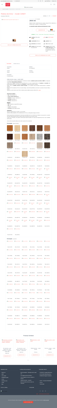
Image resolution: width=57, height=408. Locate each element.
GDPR (3, 374)
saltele (39, 90)
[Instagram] (43, 391)
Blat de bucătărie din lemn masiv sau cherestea (27, 382)
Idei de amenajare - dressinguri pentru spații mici (28, 373)
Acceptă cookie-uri (28, 402)
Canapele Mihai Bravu (48, 372)
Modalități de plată (5, 377)
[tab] (9, 63)
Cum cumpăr (4, 375)
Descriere (9, 63)
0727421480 (42, 374)
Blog (2, 384)
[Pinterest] (49, 16)
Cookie (3, 382)
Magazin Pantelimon (48, 375)
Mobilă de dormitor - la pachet (26, 380)
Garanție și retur (4, 380)
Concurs (41, 382)
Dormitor (6, 9)
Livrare (3, 379)
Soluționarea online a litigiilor (44, 393)
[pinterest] (42, 1)
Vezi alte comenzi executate (14, 44)
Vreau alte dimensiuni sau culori (42, 55)
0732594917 (42, 372)
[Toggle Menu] (2, 4)
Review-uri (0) (17, 63)
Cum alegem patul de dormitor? (26, 375)
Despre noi (3, 372)
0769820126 (42, 375)
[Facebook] (48, 16)
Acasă (4, 9)
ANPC (37, 393)
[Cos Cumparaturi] (54, 4)
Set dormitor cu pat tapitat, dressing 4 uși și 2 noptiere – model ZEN (21, 349)
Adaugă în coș (41, 30)
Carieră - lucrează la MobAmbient (46, 380)
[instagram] (40, 1)
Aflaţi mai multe (46, 400)
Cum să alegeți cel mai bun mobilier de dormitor (27, 378)
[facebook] (38, 1)
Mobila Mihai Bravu (48, 374)
